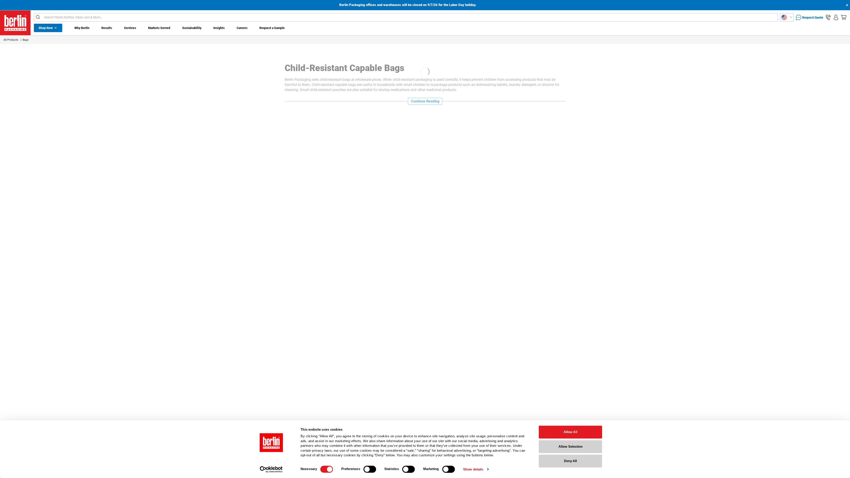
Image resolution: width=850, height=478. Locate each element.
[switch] (369, 469)
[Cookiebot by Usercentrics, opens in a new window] (271, 469)
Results (106, 28)
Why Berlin (81, 28)
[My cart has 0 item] (843, 17)
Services (130, 28)
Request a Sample (272, 28)
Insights (219, 28)
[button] (828, 17)
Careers (242, 28)
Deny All (570, 461)
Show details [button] (473, 469)
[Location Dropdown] (787, 17)
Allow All (570, 432)
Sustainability (191, 28)
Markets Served (159, 28)
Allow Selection (570, 446)
